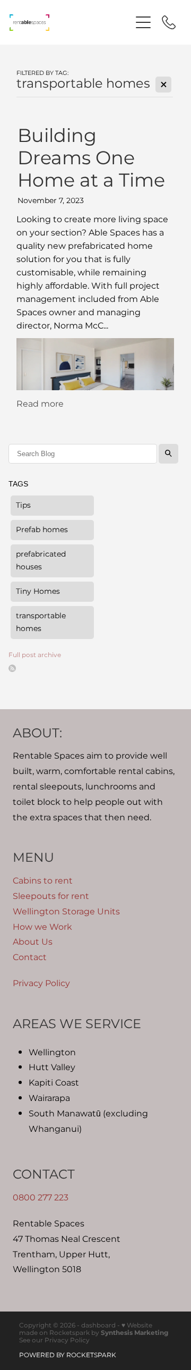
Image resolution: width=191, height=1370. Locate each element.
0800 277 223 (40, 1198)
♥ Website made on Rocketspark (85, 1329)
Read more (40, 404)
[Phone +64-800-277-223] (168, 22)
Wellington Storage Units (66, 912)
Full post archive (34, 655)
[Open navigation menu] (143, 22)
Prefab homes (42, 530)
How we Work (42, 927)
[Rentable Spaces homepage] (70, 22)
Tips (23, 505)
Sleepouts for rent (51, 896)
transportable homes (41, 622)
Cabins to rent (43, 881)
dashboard (98, 1326)
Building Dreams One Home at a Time (91, 158)
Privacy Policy (41, 983)
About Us (33, 942)
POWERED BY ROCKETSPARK (67, 1355)
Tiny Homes (38, 591)
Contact (30, 957)
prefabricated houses (41, 560)
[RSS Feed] (12, 668)
